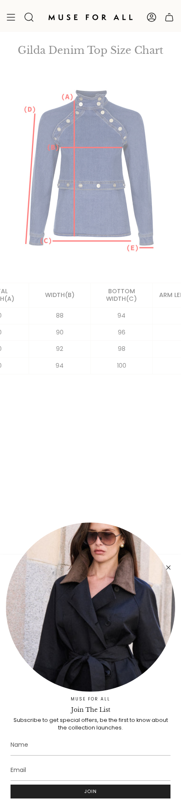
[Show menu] (11, 17)
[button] (29, 17)
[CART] (169, 17)
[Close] (168, 567)
